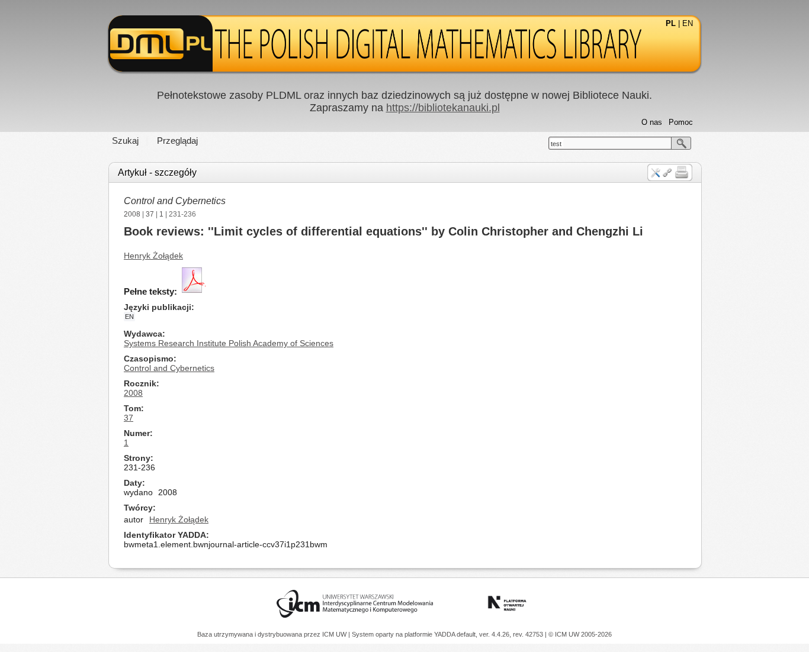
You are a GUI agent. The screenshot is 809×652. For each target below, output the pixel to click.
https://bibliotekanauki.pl (443, 108)
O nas (651, 122)
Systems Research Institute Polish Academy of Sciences (228, 343)
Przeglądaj (177, 140)
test (556, 143)
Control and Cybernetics (175, 201)
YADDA (445, 634)
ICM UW (335, 634)
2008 (132, 214)
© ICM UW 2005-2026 (580, 634)
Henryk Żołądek (153, 255)
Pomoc (681, 122)
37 (150, 214)
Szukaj (125, 140)
